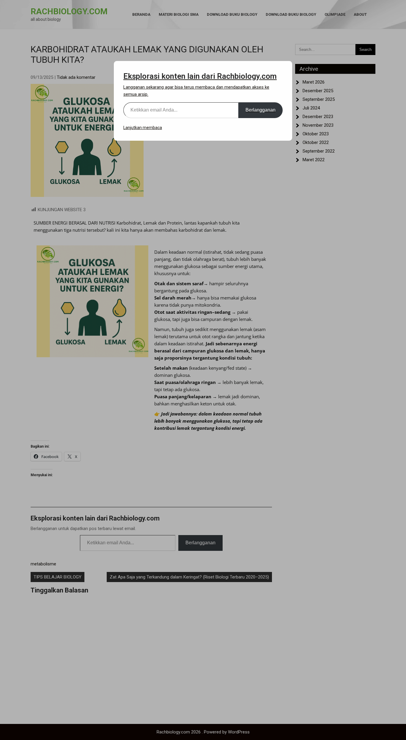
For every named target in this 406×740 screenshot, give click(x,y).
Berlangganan (261, 109)
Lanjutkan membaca (142, 127)
